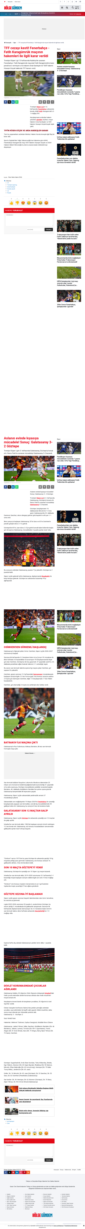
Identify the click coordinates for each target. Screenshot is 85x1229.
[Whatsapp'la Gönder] (16, 102)
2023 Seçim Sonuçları (48, 1207)
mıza (62, 1225)
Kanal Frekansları (47, 1199)
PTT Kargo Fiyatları (29, 1205)
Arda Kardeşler (11, 187)
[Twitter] (9, 102)
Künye (61, 1169)
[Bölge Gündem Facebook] (64, 1)
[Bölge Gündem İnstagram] (68, 1)
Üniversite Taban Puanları (67, 1203)
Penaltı (9, 193)
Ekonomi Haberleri (47, 1194)
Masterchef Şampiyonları (67, 1205)
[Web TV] (76, 1)
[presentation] (6, 14)
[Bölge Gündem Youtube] (72, 1)
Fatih (40, 111)
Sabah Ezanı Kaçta (29, 1199)
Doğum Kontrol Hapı (29, 1203)
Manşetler (10, 1)
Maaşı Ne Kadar (10, 1207)
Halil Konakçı (64, 1198)
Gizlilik (79, 1169)
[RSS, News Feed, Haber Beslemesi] (28, 1172)
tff (8, 183)
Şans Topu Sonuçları (11, 1201)
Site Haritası (9, 1208)
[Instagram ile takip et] (21, 1172)
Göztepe (25, 818)
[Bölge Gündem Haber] (13, 7)
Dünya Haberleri (46, 1196)
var (8, 191)
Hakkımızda (68, 1169)
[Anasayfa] (5, 1)
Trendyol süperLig (12, 185)
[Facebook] (5, 102)
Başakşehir (46, 576)
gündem (39, 120)
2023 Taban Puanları (11, 1205)
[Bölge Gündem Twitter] (60, 1)
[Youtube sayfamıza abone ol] (13, 1172)
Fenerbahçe (42, 109)
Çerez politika (57, 1225)
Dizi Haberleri (28, 1198)
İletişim (74, 1169)
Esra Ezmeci (64, 1199)
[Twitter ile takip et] (9, 1172)
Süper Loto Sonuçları (48, 1201)
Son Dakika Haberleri (29, 1194)
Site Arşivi (27, 1208)
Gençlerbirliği (39, 911)
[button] (44, 102)
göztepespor (10, 1121)
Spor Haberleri (28, 1196)
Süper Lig (40, 107)
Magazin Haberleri (11, 1196)
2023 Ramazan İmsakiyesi (68, 1207)
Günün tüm (75, 14)
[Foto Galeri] (80, 1)
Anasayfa (8, 42)
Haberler (8, 1194)
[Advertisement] (16, 116)
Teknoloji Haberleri (66, 1196)
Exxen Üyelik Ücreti (11, 1199)
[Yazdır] (40, 102)
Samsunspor (37, 674)
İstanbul (48, 993)
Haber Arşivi (17, 1)
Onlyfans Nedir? (10, 1203)
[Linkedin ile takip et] (17, 1172)
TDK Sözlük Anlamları (48, 1203)
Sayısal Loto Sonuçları (30, 1201)
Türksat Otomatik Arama (49, 1205)
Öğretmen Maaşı (29, 1207)
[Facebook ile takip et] (6, 1172)
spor (8, 1123)
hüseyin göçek (11, 189)
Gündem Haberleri (66, 1194)
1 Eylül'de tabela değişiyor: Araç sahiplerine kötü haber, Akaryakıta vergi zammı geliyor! (37, 14)
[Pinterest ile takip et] (24, 1172)
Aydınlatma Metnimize (71, 1225)
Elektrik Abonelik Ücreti (48, 1198)
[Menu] (62, 7)
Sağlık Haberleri (10, 1198)
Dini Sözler (64, 1201)
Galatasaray (34, 505)
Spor (14, 42)
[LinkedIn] (13, 102)
